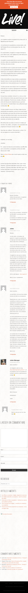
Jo (2, 567)
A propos (11, 583)
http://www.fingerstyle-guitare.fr (17, 369)
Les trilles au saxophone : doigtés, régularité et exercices (14, 495)
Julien (12, 229)
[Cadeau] (14, 530)
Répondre (13, 202)
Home (6, 583)
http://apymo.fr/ (23, 274)
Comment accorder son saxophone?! (14, 567)
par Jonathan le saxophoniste (19, 590)
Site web (3, 463)
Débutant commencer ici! (19, 583)
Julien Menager (15, 360)
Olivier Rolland (8, 154)
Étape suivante (14, 7)
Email (2, 456)
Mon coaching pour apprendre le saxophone (15, 586)
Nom (2, 449)
